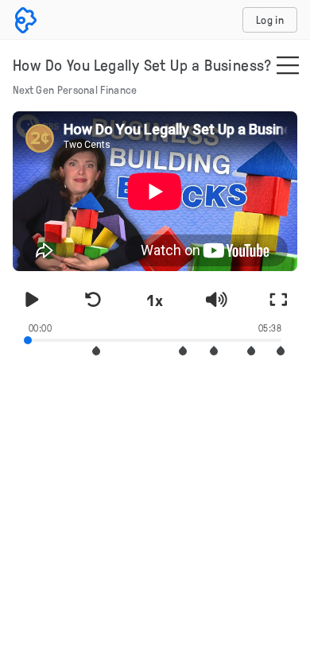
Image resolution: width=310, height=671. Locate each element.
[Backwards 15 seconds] (94, 300)
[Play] (32, 300)
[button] (96, 351)
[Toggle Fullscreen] (278, 300)
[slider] (155, 339)
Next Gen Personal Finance (75, 89)
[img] (288, 66)
